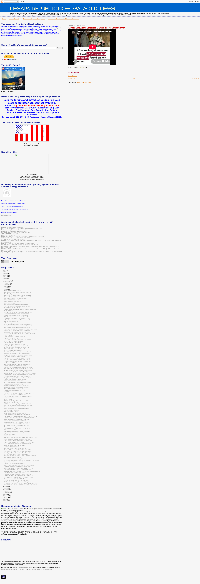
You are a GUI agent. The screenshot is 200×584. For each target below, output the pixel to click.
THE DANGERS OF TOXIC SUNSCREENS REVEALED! (18, 368)
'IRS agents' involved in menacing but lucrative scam (17, 382)
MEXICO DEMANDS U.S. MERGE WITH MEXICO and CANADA (20, 309)
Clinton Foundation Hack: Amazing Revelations (16, 315)
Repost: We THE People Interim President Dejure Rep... (18, 295)
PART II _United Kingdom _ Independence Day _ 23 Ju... (18, 359)
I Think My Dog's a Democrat (11, 446)
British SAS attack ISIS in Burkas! (12, 301)
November (7, 281)
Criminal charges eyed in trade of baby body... (15, 420)
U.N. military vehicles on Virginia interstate (14, 356)
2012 (4, 499)
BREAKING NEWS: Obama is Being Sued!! (15, 300)
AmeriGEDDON (8, 399)
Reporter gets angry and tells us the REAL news (16, 480)
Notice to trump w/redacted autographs (12, 227)
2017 (4, 276)
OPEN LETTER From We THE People (12, 234)
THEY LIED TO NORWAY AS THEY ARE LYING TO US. (18, 468)
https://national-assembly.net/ (51, 28)
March (6, 489)
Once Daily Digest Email (10, 294)
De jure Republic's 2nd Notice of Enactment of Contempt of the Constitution (22, 236)
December (7, 280)
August (6, 286)
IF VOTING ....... (8, 391)
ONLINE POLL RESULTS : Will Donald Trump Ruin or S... (18, 312)
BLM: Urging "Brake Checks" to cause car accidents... (18, 339)
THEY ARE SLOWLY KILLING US (12, 290)
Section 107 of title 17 (41, 561)
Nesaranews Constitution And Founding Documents (63, 19)
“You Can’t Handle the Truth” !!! (12, 338)
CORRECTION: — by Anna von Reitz (13, 436)
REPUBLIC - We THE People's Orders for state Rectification (18, 243)
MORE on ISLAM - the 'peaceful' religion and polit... (17, 358)
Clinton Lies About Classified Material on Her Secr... (17, 332)
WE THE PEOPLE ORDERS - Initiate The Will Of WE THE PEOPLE (20, 244)
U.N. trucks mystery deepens (11, 323)
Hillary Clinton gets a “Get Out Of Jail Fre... (15, 336)
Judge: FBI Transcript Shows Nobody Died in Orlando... (18, 355)
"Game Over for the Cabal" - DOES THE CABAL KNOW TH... (19, 393)
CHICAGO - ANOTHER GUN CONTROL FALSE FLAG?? (18, 477)
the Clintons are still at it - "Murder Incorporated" (16, 454)
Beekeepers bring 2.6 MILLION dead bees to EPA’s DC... (18, 318)
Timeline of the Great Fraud (11, 402)
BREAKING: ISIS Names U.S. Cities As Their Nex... (17, 349)
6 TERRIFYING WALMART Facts (12, 342)
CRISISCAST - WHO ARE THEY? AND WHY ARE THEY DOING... (21, 333)
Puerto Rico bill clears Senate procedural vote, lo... (17, 306)
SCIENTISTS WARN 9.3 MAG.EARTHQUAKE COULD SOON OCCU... (22, 471)
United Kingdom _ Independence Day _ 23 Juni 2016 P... (18, 440)
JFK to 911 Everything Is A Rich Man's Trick (15, 394)
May (5, 486)
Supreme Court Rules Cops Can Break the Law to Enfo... (18, 405)
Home (4, 19)
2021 (4, 271)
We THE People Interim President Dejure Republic (15, 232)
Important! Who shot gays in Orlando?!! (14, 433)
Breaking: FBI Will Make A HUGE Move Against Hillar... (17, 469)
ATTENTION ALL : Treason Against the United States (17, 449)
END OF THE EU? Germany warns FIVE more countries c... (19, 417)
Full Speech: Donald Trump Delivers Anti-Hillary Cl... (17, 482)
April (5, 488)
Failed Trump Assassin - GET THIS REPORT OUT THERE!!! (19, 442)
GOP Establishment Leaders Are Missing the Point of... (18, 443)
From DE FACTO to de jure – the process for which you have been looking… (22, 228)
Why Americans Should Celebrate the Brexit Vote (16, 425)
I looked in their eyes (9, 397)
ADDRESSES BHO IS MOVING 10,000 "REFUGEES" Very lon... (20, 373)
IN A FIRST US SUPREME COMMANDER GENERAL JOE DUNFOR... (22, 460)
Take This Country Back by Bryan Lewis (14, 445)
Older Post (195, 79)
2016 (4, 278)
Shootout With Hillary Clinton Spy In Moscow (15, 298)
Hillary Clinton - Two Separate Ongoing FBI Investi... (17, 408)
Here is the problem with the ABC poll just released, (17, 376)
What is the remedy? (9, 434)
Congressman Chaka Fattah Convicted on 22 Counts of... (18, 367)
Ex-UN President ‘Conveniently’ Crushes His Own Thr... (18, 352)
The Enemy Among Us (10, 303)
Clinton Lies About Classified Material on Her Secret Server (96, 28)
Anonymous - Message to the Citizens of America (16, 407)
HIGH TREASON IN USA (10, 335)
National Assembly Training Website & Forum (14, 231)
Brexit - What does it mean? (11, 411)
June (5, 289)
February (6, 491)
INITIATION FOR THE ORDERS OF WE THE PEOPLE (16, 238)
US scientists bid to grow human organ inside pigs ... (17, 313)
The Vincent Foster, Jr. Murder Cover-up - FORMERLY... (18, 292)
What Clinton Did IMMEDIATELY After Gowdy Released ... (18, 324)
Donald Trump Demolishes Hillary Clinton (14, 463)
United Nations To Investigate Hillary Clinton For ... (16, 423)
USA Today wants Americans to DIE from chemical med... (18, 320)
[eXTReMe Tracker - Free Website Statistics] (3, 578)
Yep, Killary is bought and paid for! (12, 457)
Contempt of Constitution (8, 235)
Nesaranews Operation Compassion (34, 19)
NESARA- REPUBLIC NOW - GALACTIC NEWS (62, 8)
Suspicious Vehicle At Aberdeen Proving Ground (16, 304)
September (7, 284)
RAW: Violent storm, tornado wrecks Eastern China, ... (18, 316)
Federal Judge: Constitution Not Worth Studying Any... (17, 330)
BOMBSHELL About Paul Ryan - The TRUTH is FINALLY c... (19, 465)
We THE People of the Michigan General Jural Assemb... (18, 370)
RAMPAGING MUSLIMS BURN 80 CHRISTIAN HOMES (18, 475)
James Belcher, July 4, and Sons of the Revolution (16, 422)
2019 (4, 273)
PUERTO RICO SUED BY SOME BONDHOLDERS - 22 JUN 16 (20, 329)
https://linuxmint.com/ (7, 215)
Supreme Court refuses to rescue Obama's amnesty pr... (18, 462)
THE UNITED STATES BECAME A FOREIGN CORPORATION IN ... (21, 437)
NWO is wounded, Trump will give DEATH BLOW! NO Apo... (19, 404)
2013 (4, 497)
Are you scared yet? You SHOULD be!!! (14, 478)
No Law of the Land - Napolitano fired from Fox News (17, 474)
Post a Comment (72, 76)
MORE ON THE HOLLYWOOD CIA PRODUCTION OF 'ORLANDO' (21, 416)
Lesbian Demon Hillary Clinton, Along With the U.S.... (17, 387)
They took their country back (11, 427)
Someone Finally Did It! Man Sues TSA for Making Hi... (17, 297)
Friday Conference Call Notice (11, 430)
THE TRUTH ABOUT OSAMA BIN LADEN (14, 388)
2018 (4, 275)
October (6, 283)
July (5, 287)
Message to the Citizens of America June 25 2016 (16, 385)
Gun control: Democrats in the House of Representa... (17, 451)
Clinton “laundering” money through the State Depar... (17, 466)
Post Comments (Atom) (84, 82)
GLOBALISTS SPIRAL (10, 362)
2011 (4, 501)
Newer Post (71, 79)
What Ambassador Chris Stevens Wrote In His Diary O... (18, 326)
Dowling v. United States (25, 567)
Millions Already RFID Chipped (11, 410)
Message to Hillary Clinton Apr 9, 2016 (13, 384)
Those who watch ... (9, 310)
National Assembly (14, 19)
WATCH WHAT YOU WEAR (11, 321)
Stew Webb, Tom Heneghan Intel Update (14, 472)
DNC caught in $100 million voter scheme (14, 344)
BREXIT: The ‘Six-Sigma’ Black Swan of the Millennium (17, 401)
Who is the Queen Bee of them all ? (13, 350)
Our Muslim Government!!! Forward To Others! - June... (18, 428)
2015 (4, 494)
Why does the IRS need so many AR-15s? (15, 459)
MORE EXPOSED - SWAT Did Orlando (14, 341)
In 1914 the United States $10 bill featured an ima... (17, 439)
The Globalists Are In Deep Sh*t (12, 307)
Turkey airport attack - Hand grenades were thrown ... (17, 327)
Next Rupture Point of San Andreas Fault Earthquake (17, 453)
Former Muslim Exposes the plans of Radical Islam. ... (17, 353)
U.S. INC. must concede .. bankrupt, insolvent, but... (17, 364)
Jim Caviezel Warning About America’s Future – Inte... (17, 431)
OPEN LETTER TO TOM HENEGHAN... (14, 381)
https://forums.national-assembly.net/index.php (36, 105)
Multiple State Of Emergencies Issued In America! (16, 345)
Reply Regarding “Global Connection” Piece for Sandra (18, 378)
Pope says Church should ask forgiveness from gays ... (18, 361)
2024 (4, 270)
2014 (4, 496)
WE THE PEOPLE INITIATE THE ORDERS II (13, 239)
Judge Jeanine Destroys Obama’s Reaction (15, 413)
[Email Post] (86, 67)
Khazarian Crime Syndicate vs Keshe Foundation (16, 371)
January (6, 492)
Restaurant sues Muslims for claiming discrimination (17, 414)
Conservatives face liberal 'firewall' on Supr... (15, 379)
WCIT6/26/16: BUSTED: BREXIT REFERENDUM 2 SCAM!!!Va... (20, 375)
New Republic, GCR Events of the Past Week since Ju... (18, 396)
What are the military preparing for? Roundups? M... (17, 347)
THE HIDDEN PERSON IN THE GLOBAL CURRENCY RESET (20, 456)
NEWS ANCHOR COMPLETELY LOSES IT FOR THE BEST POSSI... (21, 483)
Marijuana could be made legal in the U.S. (14, 390)
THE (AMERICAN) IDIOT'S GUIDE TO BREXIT (16, 448)
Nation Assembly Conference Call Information (14, 230)
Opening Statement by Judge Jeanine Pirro (15, 365)
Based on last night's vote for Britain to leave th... (16, 419)
